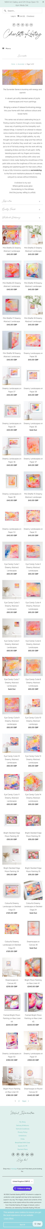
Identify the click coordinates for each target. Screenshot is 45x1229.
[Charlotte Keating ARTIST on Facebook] (13, 24)
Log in (13, 16)
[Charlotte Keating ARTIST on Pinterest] (18, 24)
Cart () (22, 16)
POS (35, 1208)
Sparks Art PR (22, 1146)
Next (24, 1101)
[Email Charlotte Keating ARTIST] (31, 24)
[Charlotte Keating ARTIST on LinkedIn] (26, 24)
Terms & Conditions (22, 1129)
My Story (22, 1122)
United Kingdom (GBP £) (21, 1181)
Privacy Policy (22, 1132)
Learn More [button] (9, 1218)
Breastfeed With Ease (22, 1142)
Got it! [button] (22, 1225)
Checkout (30, 16)
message (14, 1169)
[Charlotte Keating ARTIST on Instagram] (22, 24)
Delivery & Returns (22, 1125)
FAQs (22, 1139)
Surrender (22, 55)
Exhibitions (22, 1136)
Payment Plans (23, 1149)
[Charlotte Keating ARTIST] (22, 35)
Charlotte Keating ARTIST (17, 1194)
